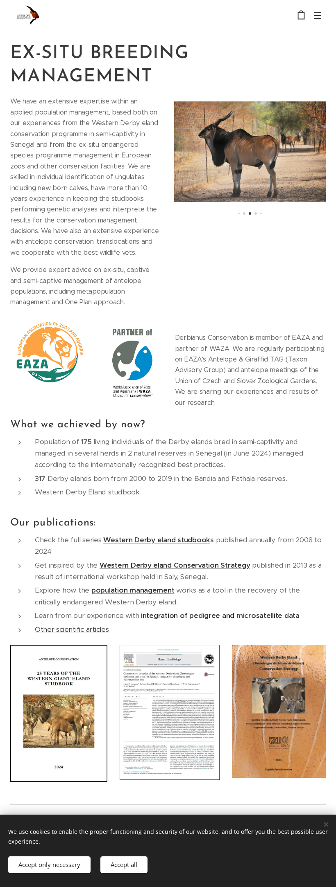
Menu (317, 15)
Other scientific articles (72, 629)
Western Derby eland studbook (156, 539)
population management (133, 590)
